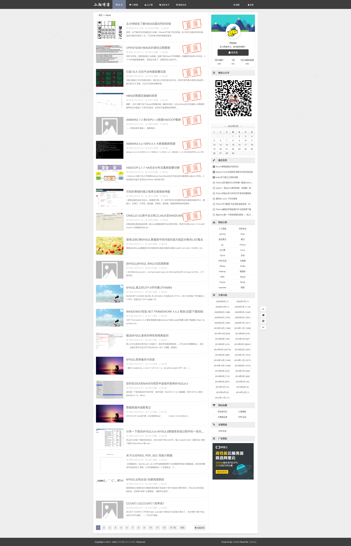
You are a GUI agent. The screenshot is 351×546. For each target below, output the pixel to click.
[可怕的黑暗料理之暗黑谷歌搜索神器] (109, 198)
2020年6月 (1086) (222, 312)
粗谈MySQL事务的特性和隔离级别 (147, 335)
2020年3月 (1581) (242, 317)
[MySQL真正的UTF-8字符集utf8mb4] (109, 294)
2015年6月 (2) (243, 386)
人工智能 (222, 228)
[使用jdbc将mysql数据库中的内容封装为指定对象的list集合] (109, 246)
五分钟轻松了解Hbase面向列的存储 (149, 24)
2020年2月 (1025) (222, 322)
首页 (100, 15)
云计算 (149, 4)
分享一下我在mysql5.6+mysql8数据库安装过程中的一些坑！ (165, 431)
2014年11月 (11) (222, 397)
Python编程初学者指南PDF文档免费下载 (233, 209)
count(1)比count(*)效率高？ (146, 503)
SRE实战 (119, 214)
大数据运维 (222, 416)
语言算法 (222, 239)
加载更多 (200, 527)
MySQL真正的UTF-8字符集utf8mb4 (149, 287)
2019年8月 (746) (222, 338)
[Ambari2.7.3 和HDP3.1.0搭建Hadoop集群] (109, 127)
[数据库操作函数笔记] (109, 414)
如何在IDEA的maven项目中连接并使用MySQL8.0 (157, 383)
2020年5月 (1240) (242, 312)
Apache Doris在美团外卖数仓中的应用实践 (234, 171)
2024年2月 (233, 126)
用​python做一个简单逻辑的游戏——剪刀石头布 (236, 214)
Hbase (120, 47)
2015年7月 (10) (222, 386)
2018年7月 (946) (242, 370)
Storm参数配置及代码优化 (227, 166)
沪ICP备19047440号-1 (127, 542)
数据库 (243, 271)
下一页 (173, 527)
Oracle (222, 282)
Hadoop (120, 23)
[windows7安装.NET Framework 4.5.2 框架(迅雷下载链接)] (109, 318)
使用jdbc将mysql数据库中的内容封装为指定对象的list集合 (165, 239)
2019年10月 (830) (222, 333)
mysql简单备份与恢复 (141, 359)
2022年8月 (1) (222, 301)
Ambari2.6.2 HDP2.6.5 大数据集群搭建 (151, 144)
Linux (242, 249)
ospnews (222, 287)
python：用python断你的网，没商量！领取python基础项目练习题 (244, 187)
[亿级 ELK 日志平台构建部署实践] (109, 79)
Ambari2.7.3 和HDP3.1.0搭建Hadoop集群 (154, 120)
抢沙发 (166, 28)
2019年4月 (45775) (222, 349)
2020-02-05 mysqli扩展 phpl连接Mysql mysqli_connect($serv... (157, 415)
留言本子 (165, 4)
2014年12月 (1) (242, 392)
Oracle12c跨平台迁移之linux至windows (155, 215)
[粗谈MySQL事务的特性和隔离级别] (109, 342)
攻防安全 (243, 228)
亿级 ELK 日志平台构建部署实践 (146, 72)
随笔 (243, 287)
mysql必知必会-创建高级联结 (145, 479)
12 (164, 527)
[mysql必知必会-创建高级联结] (109, 486)
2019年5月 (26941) (242, 344)
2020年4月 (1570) (222, 317)
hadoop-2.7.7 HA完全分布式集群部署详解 (153, 168)
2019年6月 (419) (222, 344)
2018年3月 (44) (242, 381)
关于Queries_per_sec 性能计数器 (149, 455)
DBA (222, 276)
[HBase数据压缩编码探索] (109, 103)
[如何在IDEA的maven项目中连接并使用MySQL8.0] (109, 390)
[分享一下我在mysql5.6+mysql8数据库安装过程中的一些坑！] (109, 438)
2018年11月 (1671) (242, 360)
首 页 (120, 4)
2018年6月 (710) (222, 376)
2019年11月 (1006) (242, 328)
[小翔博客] (101, 4)
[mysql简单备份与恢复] (109, 366)
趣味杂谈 (182, 4)
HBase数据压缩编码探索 (142, 96)
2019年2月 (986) (222, 354)
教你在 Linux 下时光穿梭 (226, 198)
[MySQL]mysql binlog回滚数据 (148, 263)
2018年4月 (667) (222, 381)
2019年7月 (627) (242, 338)
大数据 (135, 4)
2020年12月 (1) (222, 306)
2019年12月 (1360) (222, 328)
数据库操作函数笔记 (139, 407)
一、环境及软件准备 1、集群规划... (141, 128)
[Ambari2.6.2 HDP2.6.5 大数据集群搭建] (109, 151)
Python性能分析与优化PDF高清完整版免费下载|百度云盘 (240, 193)
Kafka (242, 266)
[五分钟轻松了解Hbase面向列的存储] (109, 31)
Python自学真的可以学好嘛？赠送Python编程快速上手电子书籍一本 (245, 182)
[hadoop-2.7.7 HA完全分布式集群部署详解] (109, 175)
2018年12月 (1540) (222, 360)
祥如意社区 (222, 411)
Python (243, 244)
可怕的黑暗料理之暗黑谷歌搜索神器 (148, 192)
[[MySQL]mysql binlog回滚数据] (109, 270)
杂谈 (243, 255)
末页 (182, 527)
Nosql (242, 282)
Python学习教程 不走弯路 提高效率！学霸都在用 (237, 203)
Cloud (222, 255)
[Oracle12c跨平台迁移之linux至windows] (109, 222)
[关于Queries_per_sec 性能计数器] (109, 462)
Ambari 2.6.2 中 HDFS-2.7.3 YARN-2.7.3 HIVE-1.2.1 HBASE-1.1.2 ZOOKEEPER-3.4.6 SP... (165, 152)
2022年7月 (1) (243, 301)
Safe (121, 190)
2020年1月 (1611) (242, 322)
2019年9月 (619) (242, 333)
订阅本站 (252, 542)
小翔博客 (242, 411)
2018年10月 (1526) (222, 365)
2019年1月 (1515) (242, 354)
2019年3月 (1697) (242, 349)
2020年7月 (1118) (242, 306)
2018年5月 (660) (242, 376)
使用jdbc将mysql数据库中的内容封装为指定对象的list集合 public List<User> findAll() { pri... (165, 248)
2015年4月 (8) (222, 392)
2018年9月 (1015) (242, 365)
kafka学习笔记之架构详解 (227, 177)
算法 (243, 239)
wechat (222, 233)
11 (157, 527)
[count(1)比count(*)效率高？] (109, 510)
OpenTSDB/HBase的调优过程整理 (148, 48)
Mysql (108, 15)
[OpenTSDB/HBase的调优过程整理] (109, 55)
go (222, 244)
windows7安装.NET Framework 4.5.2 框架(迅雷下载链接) (165, 311)
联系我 (234, 52)
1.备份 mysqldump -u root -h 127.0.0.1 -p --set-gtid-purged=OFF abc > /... (158, 367)
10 (150, 527)
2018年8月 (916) (222, 370)
